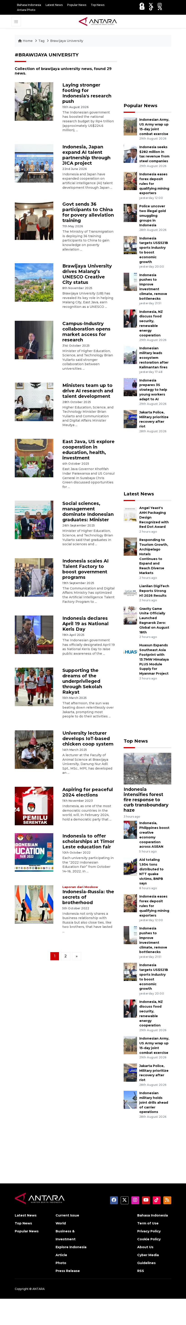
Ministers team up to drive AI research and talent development (87, 391)
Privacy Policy (149, 1231)
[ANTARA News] (97, 21)
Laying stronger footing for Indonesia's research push (86, 93)
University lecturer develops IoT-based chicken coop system (87, 738)
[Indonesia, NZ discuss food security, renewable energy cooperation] (130, 318)
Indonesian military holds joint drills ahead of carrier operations (153, 1102)
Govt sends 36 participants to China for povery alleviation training (88, 212)
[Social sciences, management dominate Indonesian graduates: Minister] (34, 520)
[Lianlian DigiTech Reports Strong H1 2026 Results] (130, 592)
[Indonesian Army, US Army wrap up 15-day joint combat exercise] (130, 126)
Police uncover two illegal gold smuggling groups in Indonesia (152, 215)
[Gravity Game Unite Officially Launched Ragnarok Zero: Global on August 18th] (130, 615)
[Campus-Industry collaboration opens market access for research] (34, 340)
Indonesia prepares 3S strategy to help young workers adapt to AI (153, 389)
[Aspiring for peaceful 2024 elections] (34, 806)
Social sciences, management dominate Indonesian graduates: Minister (88, 511)
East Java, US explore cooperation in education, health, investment (88, 450)
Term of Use (148, 1223)
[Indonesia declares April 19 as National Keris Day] (34, 634)
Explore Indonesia (71, 1247)
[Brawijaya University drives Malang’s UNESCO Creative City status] (34, 282)
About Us (145, 1247)
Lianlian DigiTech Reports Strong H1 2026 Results (154, 591)
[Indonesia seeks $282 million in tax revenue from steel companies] (130, 153)
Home (28, 41)
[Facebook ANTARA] (142, 5)
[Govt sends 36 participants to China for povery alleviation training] (34, 220)
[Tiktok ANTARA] (151, 8)
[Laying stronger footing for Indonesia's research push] (34, 101)
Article (61, 1255)
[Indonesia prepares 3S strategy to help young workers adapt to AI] (130, 387)
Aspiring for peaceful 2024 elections (87, 792)
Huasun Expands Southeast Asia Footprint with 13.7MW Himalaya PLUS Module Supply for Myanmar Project (154, 659)
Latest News (54, 5)
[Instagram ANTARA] (160, 5)
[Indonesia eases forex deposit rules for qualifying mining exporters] (130, 181)
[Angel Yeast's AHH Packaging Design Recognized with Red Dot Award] (130, 514)
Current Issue (67, 1215)
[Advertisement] (147, 74)
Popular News (76, 5)
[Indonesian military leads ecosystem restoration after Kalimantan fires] (130, 355)
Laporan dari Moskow (80, 887)
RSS (140, 1271)
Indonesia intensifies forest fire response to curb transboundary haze (146, 800)
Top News (97, 5)
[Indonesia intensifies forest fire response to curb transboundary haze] (147, 768)
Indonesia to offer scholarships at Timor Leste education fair (88, 841)
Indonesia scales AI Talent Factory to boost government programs (85, 569)
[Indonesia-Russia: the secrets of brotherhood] (34, 904)
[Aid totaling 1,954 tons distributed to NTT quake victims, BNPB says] (130, 866)
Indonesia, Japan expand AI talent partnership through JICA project (86, 155)
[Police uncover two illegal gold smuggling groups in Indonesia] (130, 213)
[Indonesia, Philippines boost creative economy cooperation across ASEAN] (130, 830)
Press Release (68, 1271)
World (61, 1223)
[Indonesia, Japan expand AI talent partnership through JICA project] (34, 163)
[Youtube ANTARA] (142, 8)
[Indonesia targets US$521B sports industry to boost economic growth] (130, 245)
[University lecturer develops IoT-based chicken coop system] (34, 749)
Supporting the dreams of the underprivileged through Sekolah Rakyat (82, 681)
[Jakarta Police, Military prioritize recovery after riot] (130, 419)
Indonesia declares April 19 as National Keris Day (85, 623)
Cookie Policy (149, 1239)
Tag (41, 41)
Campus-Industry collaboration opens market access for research (86, 332)
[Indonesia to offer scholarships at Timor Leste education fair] (34, 852)
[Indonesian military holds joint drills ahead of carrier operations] (130, 1099)
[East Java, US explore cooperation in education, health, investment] (34, 458)
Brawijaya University (66, 41)
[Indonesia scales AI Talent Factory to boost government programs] (34, 577)
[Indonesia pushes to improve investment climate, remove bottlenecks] (130, 281)
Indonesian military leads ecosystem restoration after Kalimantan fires (154, 357)
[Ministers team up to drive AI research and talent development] (34, 401)
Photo (61, 1263)
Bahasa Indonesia (29, 5)
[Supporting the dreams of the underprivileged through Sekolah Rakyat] (34, 686)
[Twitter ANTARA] (151, 5)
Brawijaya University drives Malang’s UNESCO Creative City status (87, 274)
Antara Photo (26, 10)
